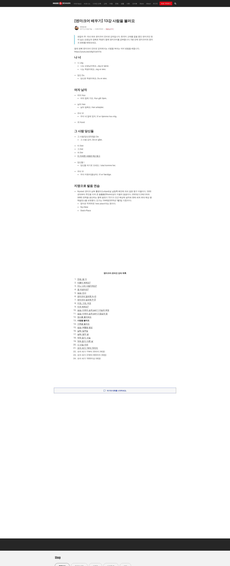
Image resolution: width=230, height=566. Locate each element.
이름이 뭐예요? (83, 282)
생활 (122, 3)
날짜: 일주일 (82, 331)
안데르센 (83, 27)
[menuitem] (77, 3)
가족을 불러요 (83, 324)
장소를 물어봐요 (84, 317)
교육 (105, 3)
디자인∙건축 (97, 3)
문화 (116, 3)
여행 (111, 3)
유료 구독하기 (166, 3)
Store (142, 3)
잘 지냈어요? (83, 289)
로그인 (155, 3)
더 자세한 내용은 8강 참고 (88, 156)
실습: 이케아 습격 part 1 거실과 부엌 (93, 310)
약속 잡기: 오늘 (84, 337)
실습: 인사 (81, 293)
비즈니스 (87, 3)
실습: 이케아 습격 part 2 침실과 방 (92, 313)
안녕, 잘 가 (82, 279)
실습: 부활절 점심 (84, 327)
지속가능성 (77, 3)
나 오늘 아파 (82, 344)
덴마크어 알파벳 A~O (86, 296)
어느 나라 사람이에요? (87, 286)
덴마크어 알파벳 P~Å (86, 300)
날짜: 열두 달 (83, 334)
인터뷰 (134, 3)
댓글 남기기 (109, 29)
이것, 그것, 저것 (84, 303)
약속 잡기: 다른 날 (85, 341)
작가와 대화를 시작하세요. (116, 391)
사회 (128, 3)
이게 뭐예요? (83, 306)
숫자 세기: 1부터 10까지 (87, 348)
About (148, 3)
